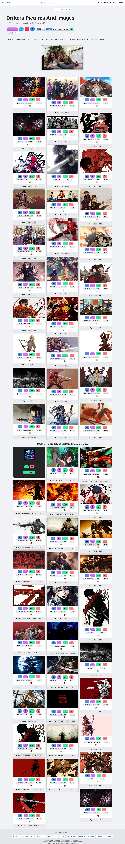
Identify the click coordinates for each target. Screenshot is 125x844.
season (69, 39)
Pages (55, 29)
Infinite (49, 29)
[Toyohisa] (96, 772)
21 (32, 711)
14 (32, 138)
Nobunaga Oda (82, 39)
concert (63, 39)
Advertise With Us (72, 836)
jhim (34, 254)
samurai (28, 39)
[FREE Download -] (87, 249)
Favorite (13, 29)
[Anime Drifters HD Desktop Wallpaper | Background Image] (96, 246)
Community (108, 2)
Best (61, 29)
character (94, 39)
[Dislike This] (105, 249)
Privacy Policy (29, 836)
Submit (100, 2)
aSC (67, 361)
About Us (15, 836)
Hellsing (34, 39)
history (74, 39)
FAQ (21, 836)
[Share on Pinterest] (27, 29)
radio (48, 39)
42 (32, 537)
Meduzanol (101, 707)
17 (32, 571)
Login (115, 2)
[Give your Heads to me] (96, 661)
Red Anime (36, 653)
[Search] (58, 2)
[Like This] (99, 775)
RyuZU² (34, 106)
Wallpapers (16, 33)
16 (32, 608)
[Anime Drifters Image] (96, 806)
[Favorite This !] (92, 249)
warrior (22, 39)
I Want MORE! (29, 472)
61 (32, 503)
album (52, 39)
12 (32, 212)
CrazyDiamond (34, 144)
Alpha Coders (5, 2)
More (66, 29)
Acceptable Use (52, 836)
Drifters (67, 9)
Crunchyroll (101, 39)
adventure (57, 39)
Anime (61, 9)
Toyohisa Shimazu (25, 513)
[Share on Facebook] (32, 29)
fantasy (17, 39)
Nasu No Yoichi (26, 687)
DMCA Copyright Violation (86, 836)
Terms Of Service (41, 836)
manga (39, 39)
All (10, 33)
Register (120, 2)
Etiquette (61, 836)
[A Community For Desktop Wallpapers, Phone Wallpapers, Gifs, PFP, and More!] (56, 9)
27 (32, 100)
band (44, 39)
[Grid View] (39, 29)
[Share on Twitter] (21, 29)
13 (32, 248)
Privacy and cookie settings (104, 836)
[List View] (43, 29)
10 (66, 355)
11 (32, 176)
